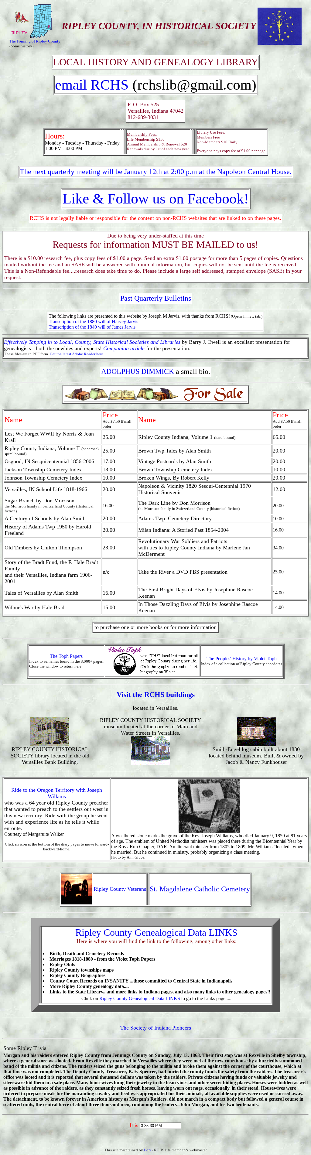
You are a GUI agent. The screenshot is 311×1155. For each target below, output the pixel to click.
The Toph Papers (66, 656)
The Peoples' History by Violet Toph (242, 658)
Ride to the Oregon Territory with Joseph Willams (56, 793)
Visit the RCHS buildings (156, 695)
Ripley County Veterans (120, 889)
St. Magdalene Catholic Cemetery (200, 889)
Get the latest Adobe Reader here (76, 354)
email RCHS (93, 85)
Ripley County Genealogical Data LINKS (156, 932)
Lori (147, 1150)
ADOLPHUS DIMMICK (137, 371)
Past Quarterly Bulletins (155, 298)
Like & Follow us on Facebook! (156, 198)
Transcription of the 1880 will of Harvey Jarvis (93, 321)
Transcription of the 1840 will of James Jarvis (92, 327)
